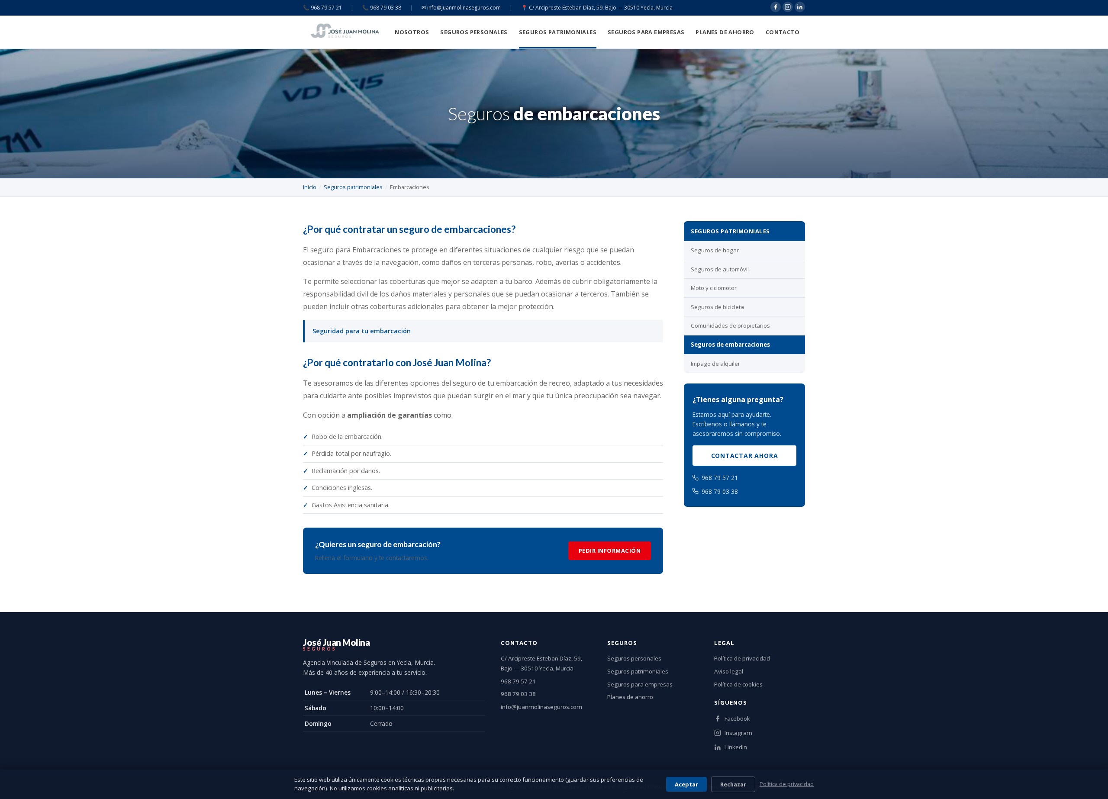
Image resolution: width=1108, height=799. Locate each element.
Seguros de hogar (715, 250)
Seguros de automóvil (720, 269)
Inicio (309, 187)
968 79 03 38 (720, 491)
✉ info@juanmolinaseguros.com (461, 7)
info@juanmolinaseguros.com (541, 707)
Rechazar (733, 784)
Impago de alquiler (715, 363)
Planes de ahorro (725, 32)
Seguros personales (473, 32)
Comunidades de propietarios (730, 325)
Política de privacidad (742, 658)
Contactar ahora (744, 455)
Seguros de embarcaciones (730, 344)
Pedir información (610, 550)
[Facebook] (775, 7)
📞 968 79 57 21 (322, 7)
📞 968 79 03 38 (381, 7)
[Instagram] (788, 7)
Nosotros (412, 32)
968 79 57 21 (720, 478)
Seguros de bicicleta (717, 307)
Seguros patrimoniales (557, 32)
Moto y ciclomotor (714, 288)
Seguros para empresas (646, 32)
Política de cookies (738, 684)
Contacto (782, 32)
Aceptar (686, 784)
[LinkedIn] (800, 7)
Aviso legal (728, 671)
